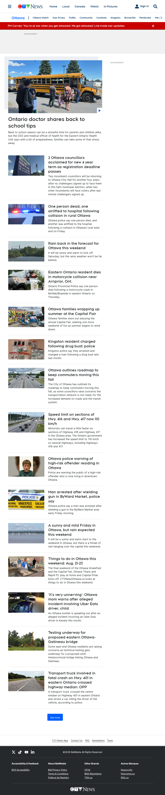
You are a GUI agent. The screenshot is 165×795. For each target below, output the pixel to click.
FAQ (87, 740)
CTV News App (60, 740)
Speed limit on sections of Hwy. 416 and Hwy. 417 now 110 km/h (73, 419)
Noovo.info (126, 769)
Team (110, 740)
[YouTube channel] (26, 752)
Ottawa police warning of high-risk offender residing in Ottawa (73, 463)
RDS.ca (125, 777)
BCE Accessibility (21, 769)
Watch (94, 6)
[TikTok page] (20, 752)
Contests (101, 17)
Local (65, 6)
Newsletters (98, 740)
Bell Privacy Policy (57, 769)
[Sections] (9, 6)
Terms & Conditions (58, 773)
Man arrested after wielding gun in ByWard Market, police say (74, 496)
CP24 (87, 769)
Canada (80, 6)
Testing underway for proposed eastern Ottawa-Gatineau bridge (71, 637)
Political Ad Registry (58, 777)
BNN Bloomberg (93, 773)
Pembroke (145, 17)
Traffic (72, 17)
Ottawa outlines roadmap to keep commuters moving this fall (73, 374)
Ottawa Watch (41, 17)
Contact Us (76, 740)
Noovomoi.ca (128, 773)
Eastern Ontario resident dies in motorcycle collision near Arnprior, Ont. (74, 276)
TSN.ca (88, 777)
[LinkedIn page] (33, 752)
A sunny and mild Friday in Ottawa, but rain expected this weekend (72, 530)
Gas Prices (59, 17)
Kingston (116, 17)
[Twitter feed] (13, 752)
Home (53, 6)
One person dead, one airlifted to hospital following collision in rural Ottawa (73, 211)
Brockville (130, 17)
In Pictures (110, 6)
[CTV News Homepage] (30, 6)
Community (86, 17)
